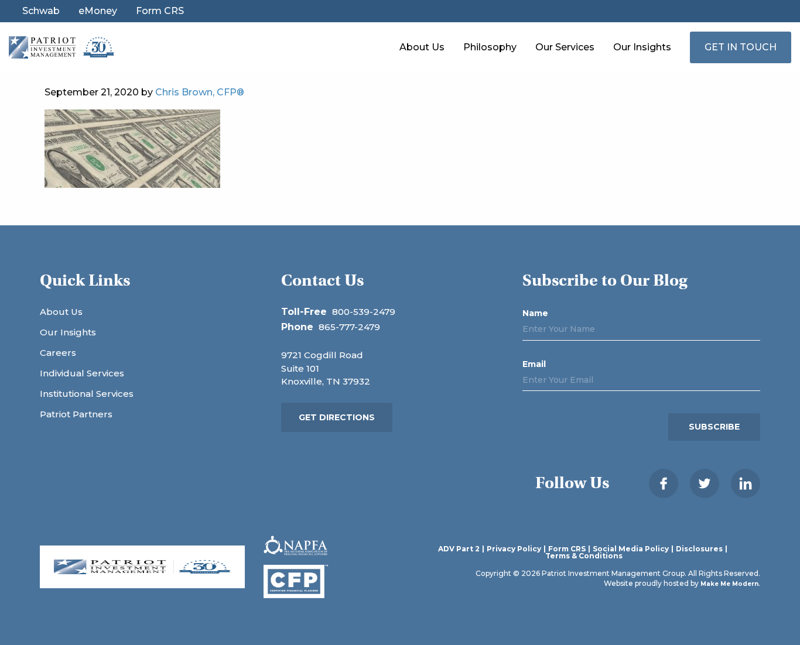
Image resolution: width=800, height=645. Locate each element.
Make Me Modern (729, 584)
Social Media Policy (631, 549)
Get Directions (337, 417)
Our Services (564, 47)
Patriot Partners (76, 414)
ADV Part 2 (459, 549)
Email (534, 364)
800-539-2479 (363, 311)
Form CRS (160, 11)
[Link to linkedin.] (745, 483)
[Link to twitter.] (704, 483)
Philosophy (490, 47)
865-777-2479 (349, 326)
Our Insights (642, 47)
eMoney (97, 11)
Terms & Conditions (584, 556)
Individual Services (82, 373)
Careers (58, 352)
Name (535, 313)
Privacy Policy (514, 549)
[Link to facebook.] (663, 483)
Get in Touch (741, 47)
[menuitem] (422, 47)
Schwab (41, 11)
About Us (422, 47)
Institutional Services (87, 393)
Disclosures (699, 549)
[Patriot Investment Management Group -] (61, 47)
